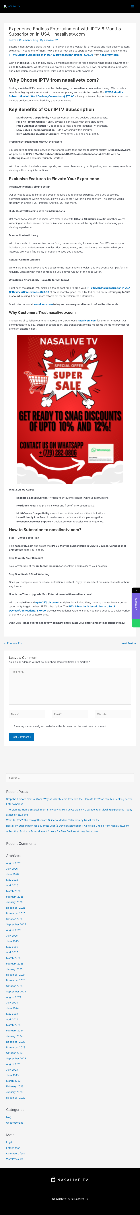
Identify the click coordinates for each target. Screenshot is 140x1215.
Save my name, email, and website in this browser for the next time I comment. (60, 726)
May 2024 (12, 1013)
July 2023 (12, 1069)
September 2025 (16, 924)
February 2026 (15, 896)
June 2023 (12, 1075)
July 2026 (12, 868)
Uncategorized (14, 1122)
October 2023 (14, 1052)
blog (35, 40)
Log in (9, 1142)
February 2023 (15, 1086)
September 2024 (16, 991)
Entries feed (13, 1147)
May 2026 (12, 879)
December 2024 (15, 974)
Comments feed (15, 1153)
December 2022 (15, 1097)
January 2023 (14, 1092)
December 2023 (15, 1041)
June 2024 (12, 1008)
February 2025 (14, 963)
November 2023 (15, 1047)
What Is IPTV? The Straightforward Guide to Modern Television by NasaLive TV (52, 820)
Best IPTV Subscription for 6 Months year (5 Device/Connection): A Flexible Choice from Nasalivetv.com (67, 825)
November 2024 (15, 980)
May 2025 (12, 946)
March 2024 (13, 1024)
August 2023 (13, 1064)
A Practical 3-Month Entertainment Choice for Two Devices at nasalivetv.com (52, 831)
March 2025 (13, 958)
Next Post (128, 643)
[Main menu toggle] (132, 6)
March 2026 (13, 891)
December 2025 (15, 907)
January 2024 (14, 1036)
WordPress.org (14, 1158)
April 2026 (12, 885)
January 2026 (14, 902)
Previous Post (13, 643)
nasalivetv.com (43, 304)
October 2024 (14, 985)
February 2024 (15, 1030)
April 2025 (12, 952)
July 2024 (12, 1002)
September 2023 (16, 1058)
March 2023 (13, 1080)
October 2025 (14, 919)
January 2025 (14, 969)
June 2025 (12, 941)
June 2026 (12, 874)
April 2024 (12, 1019)
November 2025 (15, 913)
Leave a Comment (20, 40)
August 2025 (13, 930)
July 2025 (12, 935)
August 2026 (13, 863)
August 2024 (13, 997)
